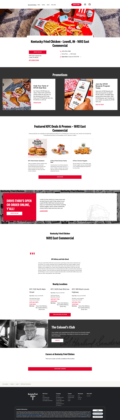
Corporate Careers (71, 397)
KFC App (79, 399)
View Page (32, 304)
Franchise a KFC (59, 402)
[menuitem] (39, 4)
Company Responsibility (60, 400)
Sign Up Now (100, 104)
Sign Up (57, 340)
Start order (76, 4)
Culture (69, 399)
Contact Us (80, 397)
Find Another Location (60, 314)
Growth (69, 400)
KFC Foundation (59, 399)
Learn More (44, 211)
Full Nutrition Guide (46, 397)
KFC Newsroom (58, 405)
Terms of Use (83, 415)
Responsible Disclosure (60, 403)
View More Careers (60, 368)
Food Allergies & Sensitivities (47, 400)
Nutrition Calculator (46, 399)
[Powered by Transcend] (18, 418)
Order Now (37, 102)
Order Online (38, 52)
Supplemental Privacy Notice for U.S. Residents (31, 414)
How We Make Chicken (60, 397)
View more (60, 177)
